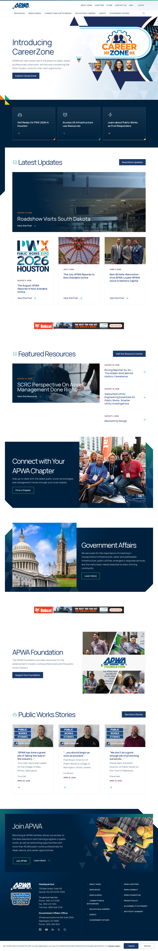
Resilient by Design (116, 421)
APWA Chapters (131, 884)
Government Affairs (119, 13)
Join (131, 5)
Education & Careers (85, 13)
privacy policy (114, 946)
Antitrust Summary (133, 911)
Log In (141, 5)
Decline (147, 946)
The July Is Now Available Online (78, 276)
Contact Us (120, 5)
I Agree (131, 946)
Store (109, 5)
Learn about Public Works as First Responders (123, 124)
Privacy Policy (131, 900)
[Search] (144, 13)
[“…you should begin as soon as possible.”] (64, 787)
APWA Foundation (132, 895)
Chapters (99, 5)
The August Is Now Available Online (32, 289)
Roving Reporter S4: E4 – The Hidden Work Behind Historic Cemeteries (119, 373)
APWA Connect (131, 889)
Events (102, 13)
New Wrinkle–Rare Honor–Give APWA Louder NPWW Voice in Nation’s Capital (125, 277)
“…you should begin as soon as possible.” (76, 754)
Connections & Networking (58, 13)
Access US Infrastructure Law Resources (78, 124)
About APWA (86, 5)
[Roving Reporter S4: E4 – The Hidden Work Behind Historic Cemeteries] (142, 371)
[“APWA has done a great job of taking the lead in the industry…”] (18, 787)
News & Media (35, 13)
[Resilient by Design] (142, 419)
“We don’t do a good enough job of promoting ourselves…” (124, 756)
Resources (19, 13)
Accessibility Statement (136, 906)
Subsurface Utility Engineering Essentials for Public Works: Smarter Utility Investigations (120, 398)
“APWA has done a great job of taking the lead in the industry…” (31, 756)
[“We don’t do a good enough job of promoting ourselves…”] (111, 787)
